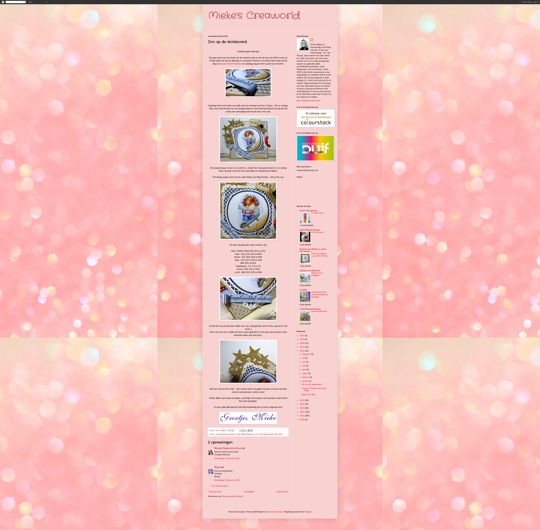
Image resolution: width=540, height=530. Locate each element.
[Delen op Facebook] (249, 430)
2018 (302, 343)
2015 (302, 400)
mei (304, 365)
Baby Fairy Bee (308, 394)
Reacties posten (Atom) (232, 496)
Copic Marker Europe (310, 230)
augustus (306, 354)
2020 (302, 335)
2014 (302, 404)
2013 (302, 408)
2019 (302, 339)
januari (305, 381)
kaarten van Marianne (310, 270)
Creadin (303, 290)
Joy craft (258, 434)
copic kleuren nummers (225, 434)
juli (303, 358)
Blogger (308, 512)
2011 (302, 415)
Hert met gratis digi (319, 311)
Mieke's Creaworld (254, 16)
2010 (302, 419)
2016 (302, 351)
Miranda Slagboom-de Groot (228, 448)
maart (305, 373)
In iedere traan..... (318, 213)
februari (306, 377)
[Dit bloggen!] (243, 430)
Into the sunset (317, 232)
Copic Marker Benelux (231, 64)
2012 (302, 412)
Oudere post (282, 491)
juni (304, 362)
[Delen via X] (246, 430)
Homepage (249, 491)
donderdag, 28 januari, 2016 (227, 458)
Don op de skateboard (311, 384)
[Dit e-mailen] (240, 430)
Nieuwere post (215, 491)
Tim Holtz (278, 434)
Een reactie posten (220, 486)
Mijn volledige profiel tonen (308, 100)
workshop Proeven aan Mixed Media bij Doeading (319, 294)
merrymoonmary (275, 512)
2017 (302, 347)
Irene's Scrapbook (308, 210)
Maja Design (268, 434)
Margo (217, 467)
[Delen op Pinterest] (251, 430)
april (304, 369)
